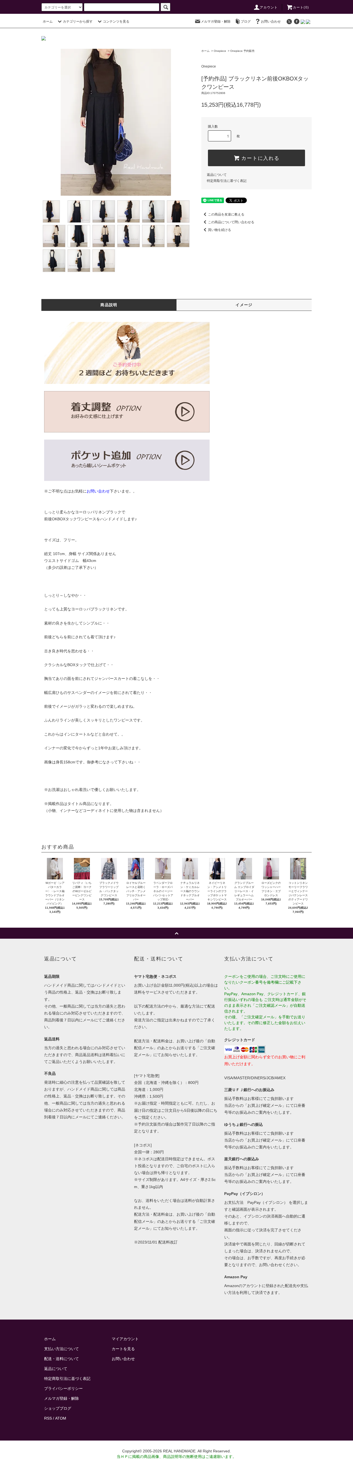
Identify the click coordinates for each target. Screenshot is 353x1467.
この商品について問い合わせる (231, 222)
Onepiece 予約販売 (242, 50)
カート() (301, 7)
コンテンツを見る (116, 21)
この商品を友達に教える (226, 214)
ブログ (246, 21)
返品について (217, 175)
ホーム (48, 21)
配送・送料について (61, 1358)
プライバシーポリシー (63, 1388)
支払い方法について (61, 1349)
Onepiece (220, 50)
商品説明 (108, 305)
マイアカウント (125, 1339)
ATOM (60, 1418)
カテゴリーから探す (78, 21)
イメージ (244, 305)
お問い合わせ (271, 21)
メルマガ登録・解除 (216, 21)
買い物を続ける (219, 230)
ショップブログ (57, 1408)
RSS (48, 1418)
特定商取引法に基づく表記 (227, 181)
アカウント (269, 7)
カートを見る (123, 1349)
